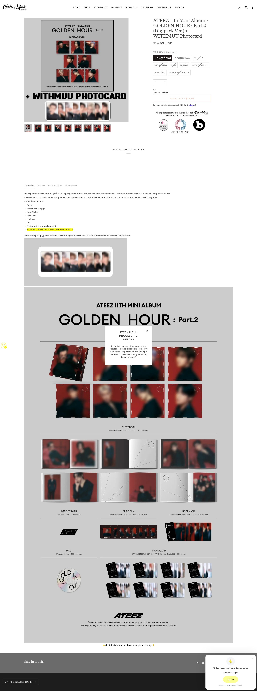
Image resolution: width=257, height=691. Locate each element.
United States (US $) (19, 682)
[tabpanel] (128, 419)
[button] (87, 7)
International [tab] (71, 185)
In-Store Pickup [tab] (55, 185)
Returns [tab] (41, 185)
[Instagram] (198, 663)
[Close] (148, 331)
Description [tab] (29, 185)
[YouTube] (203, 663)
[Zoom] (76, 70)
